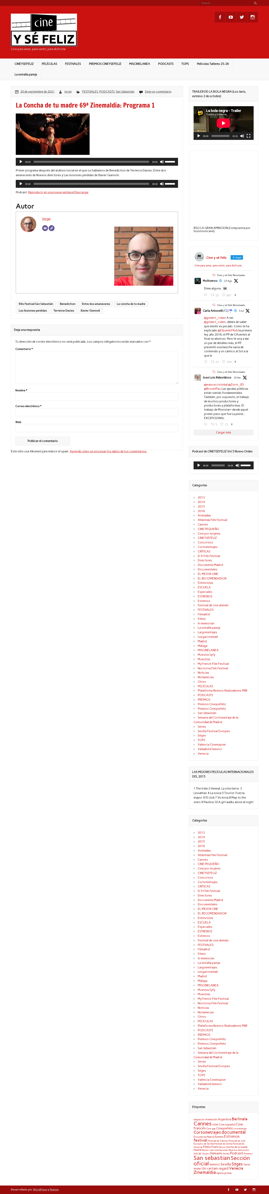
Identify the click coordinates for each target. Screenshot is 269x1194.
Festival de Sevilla (223, 1144)
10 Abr (237, 377)
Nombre (21, 390)
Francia (216, 1147)
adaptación (199, 1119)
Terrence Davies (64, 310)
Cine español (227, 1124)
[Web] (52, 228)
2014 (201, 502)
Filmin (202, 619)
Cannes (203, 524)
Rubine (54, 1189)
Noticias (203, 672)
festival (200, 1140)
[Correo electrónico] (45, 228)
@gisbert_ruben (215, 318)
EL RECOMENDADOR (212, 578)
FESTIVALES (73, 64)
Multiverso (210, 281)
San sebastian (212, 1157)
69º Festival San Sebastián (36, 303)
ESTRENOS (205, 596)
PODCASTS (165, 64)
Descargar (82, 192)
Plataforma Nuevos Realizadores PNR (222, 690)
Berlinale (240, 1119)
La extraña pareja (26, 74)
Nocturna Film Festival (213, 668)
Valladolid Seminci (210, 749)
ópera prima (224, 1172)
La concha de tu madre (131, 303)
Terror (246, 1164)
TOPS (185, 64)
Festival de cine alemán (213, 605)
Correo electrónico (28, 406)
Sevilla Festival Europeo (214, 731)
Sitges (202, 735)
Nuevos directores (239, 1150)
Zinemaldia (205, 1172)
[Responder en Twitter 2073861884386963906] (206, 361)
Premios (248, 1153)
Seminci (215, 1164)
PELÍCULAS (49, 64)
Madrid (202, 641)
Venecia (203, 753)
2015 (201, 506)
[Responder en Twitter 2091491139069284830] (206, 295)
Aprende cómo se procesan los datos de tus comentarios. (108, 451)
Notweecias (206, 677)
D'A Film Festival (209, 556)
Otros (202, 681)
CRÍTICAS (204, 551)
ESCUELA (204, 587)
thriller (197, 1168)
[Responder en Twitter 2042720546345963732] (206, 424)
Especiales (205, 592)
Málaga (202, 646)
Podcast (236, 1153)
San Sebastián (125, 91)
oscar (197, 1153)
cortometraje (240, 1128)
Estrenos (204, 601)
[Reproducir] (21, 162)
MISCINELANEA (139, 64)
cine (215, 1124)
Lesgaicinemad (208, 637)
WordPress (40, 1189)
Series (202, 726)
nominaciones (221, 1150)
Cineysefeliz (224, 1128)
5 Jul (241, 311)
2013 (201, 497)
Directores (205, 560)
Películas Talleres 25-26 (213, 64)
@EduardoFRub (228, 330)
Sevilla (226, 1164)
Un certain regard (215, 1168)
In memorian (206, 623)
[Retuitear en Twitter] (213, 274)
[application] (97, 162)
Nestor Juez (208, 1150)
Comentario (24, 349)
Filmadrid (204, 614)
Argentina (224, 1119)
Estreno (219, 1136)
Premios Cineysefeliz (212, 704)
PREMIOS (204, 699)
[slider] (170, 161)
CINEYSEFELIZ (24, 64)
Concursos (205, 542)
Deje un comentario (158, 91)
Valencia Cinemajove (212, 744)
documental (234, 1132)
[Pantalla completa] (248, 136)
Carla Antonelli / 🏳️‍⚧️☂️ (218, 310)
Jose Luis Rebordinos (217, 377)
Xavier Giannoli (90, 310)
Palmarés (216, 1153)
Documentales (207, 569)
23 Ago (228, 281)
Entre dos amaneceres (96, 303)
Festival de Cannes (218, 1140)
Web (18, 422)
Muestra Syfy (206, 655)
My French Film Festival (213, 664)
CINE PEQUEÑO (208, 529)
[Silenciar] (162, 162)
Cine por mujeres (209, 533)
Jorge (68, 91)
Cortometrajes (208, 547)
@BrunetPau (212, 389)
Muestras (204, 659)
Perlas (226, 1153)
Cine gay (211, 1128)
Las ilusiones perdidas (33, 310)
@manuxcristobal (216, 384)
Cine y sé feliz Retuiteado (231, 275)
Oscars (206, 1153)
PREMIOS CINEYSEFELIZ (105, 64)
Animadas (204, 515)
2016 (201, 511)
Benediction (67, 303)
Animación (211, 1119)
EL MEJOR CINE (208, 574)
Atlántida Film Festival (212, 520)
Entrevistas (205, 583)
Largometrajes (207, 632)
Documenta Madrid (210, 565)
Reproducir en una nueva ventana (50, 192)
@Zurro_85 (236, 384)
